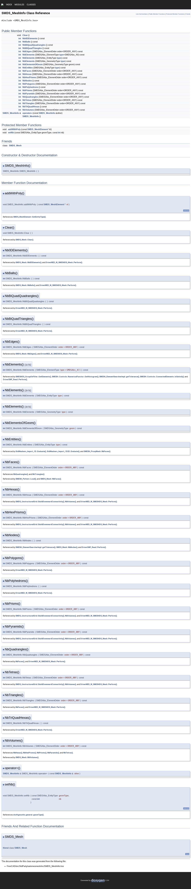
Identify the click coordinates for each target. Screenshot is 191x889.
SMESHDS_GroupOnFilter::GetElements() (33, 377)
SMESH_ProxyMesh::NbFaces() (97, 451)
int (19, 38)
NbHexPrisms (29, 77)
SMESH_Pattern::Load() (26, 479)
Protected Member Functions (175, 14)
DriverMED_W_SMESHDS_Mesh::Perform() (64, 262)
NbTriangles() (38, 474)
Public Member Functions (157, 14)
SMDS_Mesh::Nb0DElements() (28, 262)
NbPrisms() (42, 753)
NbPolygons (28, 84)
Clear (25, 35)
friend (6, 848)
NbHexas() (17, 753)
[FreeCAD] (2, 5)
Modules (19, 4)
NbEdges (27, 51)
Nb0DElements (29, 38)
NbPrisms (27, 90)
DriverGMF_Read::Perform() (15, 379)
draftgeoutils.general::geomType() (28, 815)
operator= (27, 113)
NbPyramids (28, 94)
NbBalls (26, 42)
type (61, 55)
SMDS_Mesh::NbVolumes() (27, 757)
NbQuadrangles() (20, 474)
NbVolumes (28, 110)
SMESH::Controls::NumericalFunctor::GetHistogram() (75, 377)
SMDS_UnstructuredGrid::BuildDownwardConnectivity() (40, 502)
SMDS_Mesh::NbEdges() (26, 354)
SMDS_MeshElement (37, 129)
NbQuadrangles (30, 97)
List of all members (142, 14)
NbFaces (26, 71)
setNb (11, 132)
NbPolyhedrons (30, 87)
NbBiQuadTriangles (32, 48)
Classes (31, 4)
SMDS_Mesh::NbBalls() (25, 285)
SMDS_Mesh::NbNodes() (66, 547)
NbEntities (27, 68)
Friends (188, 14)
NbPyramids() (53, 753)
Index (9, 4)
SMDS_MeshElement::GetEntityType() (29, 217)
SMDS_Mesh (15, 145)
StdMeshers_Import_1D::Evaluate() (31, 451)
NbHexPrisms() (29, 753)
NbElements (28, 55)
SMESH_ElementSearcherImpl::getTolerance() (119, 377)
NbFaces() (20, 661)
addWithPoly (14, 129)
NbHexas (27, 74)
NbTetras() (68, 753)
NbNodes (27, 81)
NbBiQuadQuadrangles (33, 45)
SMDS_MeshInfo (11, 113)
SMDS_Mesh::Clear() (24, 240)
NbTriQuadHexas (30, 107)
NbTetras (26, 100)
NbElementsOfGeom (32, 64)
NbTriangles (28, 103)
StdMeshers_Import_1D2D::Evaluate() (63, 451)
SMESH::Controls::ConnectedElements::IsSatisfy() (162, 377)
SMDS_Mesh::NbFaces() (50, 479)
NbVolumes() (70, 502)
